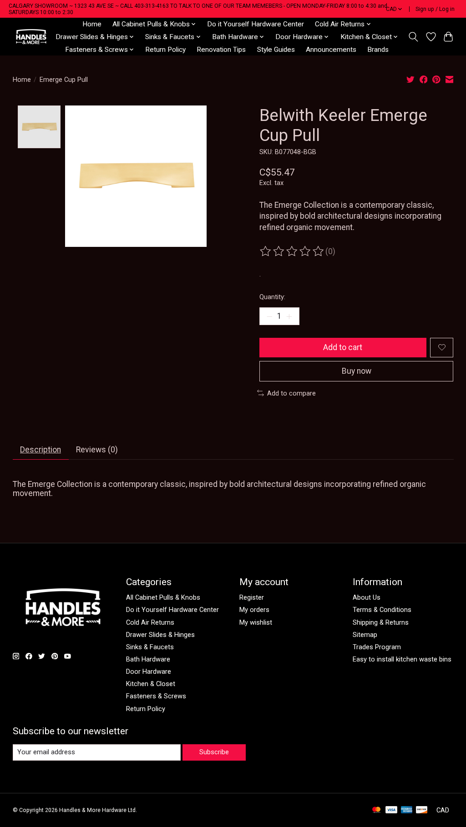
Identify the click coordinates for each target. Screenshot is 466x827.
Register (251, 597)
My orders (254, 610)
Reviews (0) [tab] (97, 449)
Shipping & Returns (381, 622)
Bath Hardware (148, 659)
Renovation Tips (221, 49)
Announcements (331, 49)
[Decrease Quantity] (269, 316)
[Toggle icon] (413, 37)
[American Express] (407, 810)
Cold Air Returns (150, 622)
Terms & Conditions (382, 610)
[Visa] (391, 810)
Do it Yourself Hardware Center (255, 24)
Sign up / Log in (435, 9)
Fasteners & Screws (156, 696)
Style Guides (276, 49)
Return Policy (165, 49)
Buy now (356, 371)
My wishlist (255, 622)
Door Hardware (148, 671)
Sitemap (365, 635)
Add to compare (291, 393)
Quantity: (272, 297)
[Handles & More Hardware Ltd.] (31, 36)
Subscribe (214, 752)
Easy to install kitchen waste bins (402, 659)
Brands (378, 49)
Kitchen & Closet (150, 684)
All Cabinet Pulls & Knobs (163, 597)
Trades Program (377, 647)
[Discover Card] (422, 810)
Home (91, 24)
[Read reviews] (292, 251)
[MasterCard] (376, 810)
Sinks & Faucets (150, 647)
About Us (366, 597)
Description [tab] (40, 449)
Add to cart (342, 347)
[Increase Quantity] (289, 316)
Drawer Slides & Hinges (160, 635)
